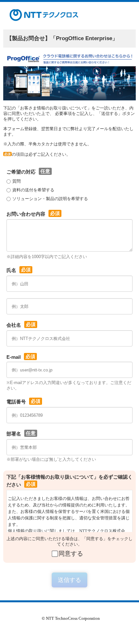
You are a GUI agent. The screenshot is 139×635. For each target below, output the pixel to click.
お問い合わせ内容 (25, 214)
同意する (71, 553)
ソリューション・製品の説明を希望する (50, 198)
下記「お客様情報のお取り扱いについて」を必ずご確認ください (69, 480)
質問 (16, 181)
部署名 (13, 434)
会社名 (13, 325)
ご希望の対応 (21, 172)
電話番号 (16, 401)
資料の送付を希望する (33, 189)
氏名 (11, 270)
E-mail (13, 357)
